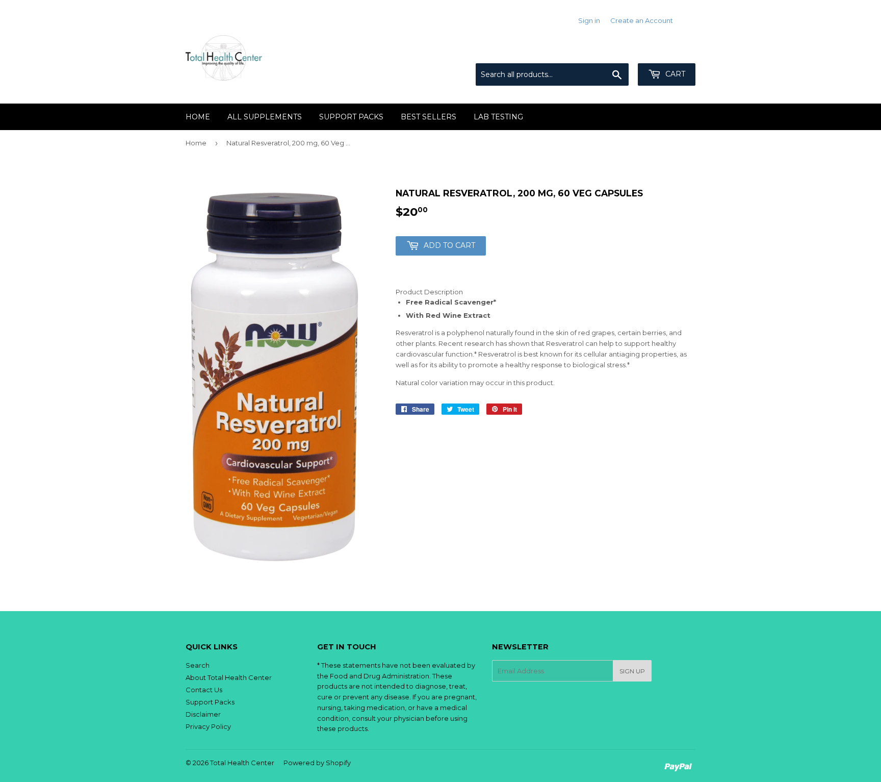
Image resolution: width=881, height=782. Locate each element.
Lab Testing (498, 116)
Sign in (589, 20)
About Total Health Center (229, 677)
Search (198, 665)
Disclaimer (203, 714)
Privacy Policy (208, 726)
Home (198, 116)
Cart (674, 74)
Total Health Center (242, 763)
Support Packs (210, 702)
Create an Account (641, 20)
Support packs (351, 116)
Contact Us (204, 690)
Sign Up (632, 671)
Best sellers (428, 116)
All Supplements (264, 116)
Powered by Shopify (317, 763)
